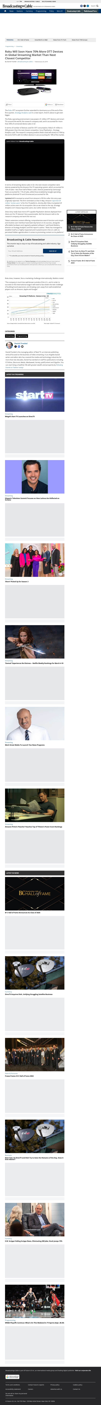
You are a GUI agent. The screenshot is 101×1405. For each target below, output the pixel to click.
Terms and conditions (13, 1385)
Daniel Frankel (11, 62)
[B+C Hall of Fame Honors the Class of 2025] (81, 223)
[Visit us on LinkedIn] (88, 6)
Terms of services (30, 261)
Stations (20, 11)
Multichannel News (49, 1)
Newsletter (61, 104)
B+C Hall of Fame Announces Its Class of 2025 (82, 235)
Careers (30, 1389)
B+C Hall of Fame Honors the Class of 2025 (82, 228)
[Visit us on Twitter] (84, 6)
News (11, 11)
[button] (94, 6)
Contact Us (76, 1389)
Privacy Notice (11, 263)
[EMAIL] (22, 346)
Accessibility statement (13, 1389)
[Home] (5, 11)
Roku (10, 110)
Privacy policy (54, 1385)
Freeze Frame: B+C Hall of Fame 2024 (83, 262)
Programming (41, 11)
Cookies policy (77, 1385)
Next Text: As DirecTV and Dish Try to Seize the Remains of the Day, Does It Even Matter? (82, 253)
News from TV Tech (59, 40)
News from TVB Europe (79, 40)
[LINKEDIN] (19, 346)
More (59, 11)
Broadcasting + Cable (32, 1)
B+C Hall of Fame (23, 40)
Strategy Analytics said (23, 113)
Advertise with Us (56, 1389)
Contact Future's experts (36, 1385)
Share (10, 104)
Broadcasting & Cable (25, 62)
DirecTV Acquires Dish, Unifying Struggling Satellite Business (81, 244)
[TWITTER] (16, 346)
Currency (29, 11)
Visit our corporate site (83, 1370)
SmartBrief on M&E (41, 40)
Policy (51, 11)
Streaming (19, 46)
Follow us (50, 104)
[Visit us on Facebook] (81, 6)
